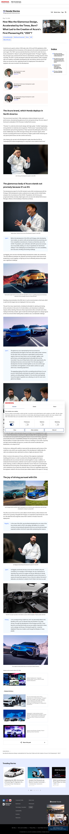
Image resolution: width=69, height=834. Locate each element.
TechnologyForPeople (9, 783)
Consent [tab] (14, 406)
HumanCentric (39, 783)
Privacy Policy (33, 827)
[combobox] (65, 12)
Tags (62, 12)
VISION (55, 783)
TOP (52, 12)
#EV (31, 37)
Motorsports (31, 803)
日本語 (30, 807)
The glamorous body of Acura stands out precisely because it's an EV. (59, 60)
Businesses (18, 803)
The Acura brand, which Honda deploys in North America (59, 55)
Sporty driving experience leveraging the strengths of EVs (58, 66)
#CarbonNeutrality (7, 37)
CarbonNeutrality (32, 783)
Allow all (54, 430)
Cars (58, 783)
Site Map (14, 827)
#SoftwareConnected (19, 37)
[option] (14, 777)
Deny (15, 430)
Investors (18, 814)
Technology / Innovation (21, 807)
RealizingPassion (17, 783)
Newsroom (18, 817)
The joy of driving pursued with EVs (58, 72)
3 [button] (34, 790)
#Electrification (7, 39)
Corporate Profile (19, 800)
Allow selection (34, 430)
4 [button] (36, 790)
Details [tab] (34, 406)
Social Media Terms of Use (43, 827)
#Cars (27, 37)
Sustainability (18, 810)
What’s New (57, 12)
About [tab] (54, 406)
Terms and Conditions (22, 827)
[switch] (27, 425)
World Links (31, 800)
